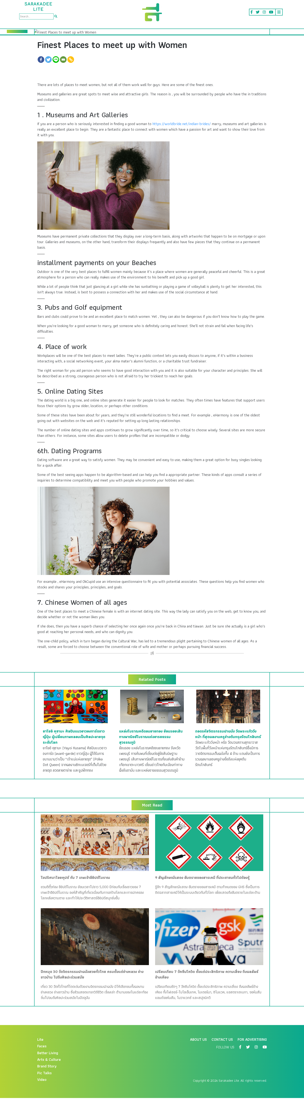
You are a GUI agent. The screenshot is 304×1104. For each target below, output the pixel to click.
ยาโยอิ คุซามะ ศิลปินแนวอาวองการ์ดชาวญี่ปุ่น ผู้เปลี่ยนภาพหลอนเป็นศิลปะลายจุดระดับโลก (74, 736)
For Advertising (252, 1039)
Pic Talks (44, 1073)
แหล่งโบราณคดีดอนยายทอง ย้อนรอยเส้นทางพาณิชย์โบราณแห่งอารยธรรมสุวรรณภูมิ (151, 736)
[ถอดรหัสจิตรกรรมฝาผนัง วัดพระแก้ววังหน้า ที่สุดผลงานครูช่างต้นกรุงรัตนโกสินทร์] (228, 706)
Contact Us (222, 1039)
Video (42, 1079)
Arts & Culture (49, 1059)
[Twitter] (48, 59)
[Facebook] (41, 59)
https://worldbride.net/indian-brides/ (181, 124)
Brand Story (47, 1066)
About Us (198, 1039)
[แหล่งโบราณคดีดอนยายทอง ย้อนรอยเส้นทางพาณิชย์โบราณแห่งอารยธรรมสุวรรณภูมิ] (152, 706)
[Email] (63, 59)
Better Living (47, 1053)
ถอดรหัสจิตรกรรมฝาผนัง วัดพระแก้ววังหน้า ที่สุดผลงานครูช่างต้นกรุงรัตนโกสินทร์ (228, 734)
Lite (40, 1039)
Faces (42, 1046)
